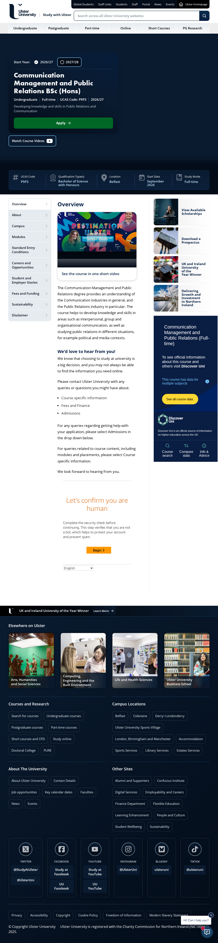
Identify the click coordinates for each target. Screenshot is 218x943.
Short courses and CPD (27, 737)
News (14, 802)
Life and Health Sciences (133, 680)
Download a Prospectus (191, 240)
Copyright (63, 915)
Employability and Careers (163, 791)
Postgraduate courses (26, 726)
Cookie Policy (88, 915)
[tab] (30, 204)
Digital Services (124, 791)
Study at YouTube (95, 872)
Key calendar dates (58, 792)
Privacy (16, 915)
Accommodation (189, 737)
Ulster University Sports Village (137, 727)
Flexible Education (165, 802)
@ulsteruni (193, 868)
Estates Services (187, 749)
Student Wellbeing (127, 825)
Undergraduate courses (62, 714)
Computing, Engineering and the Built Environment (78, 680)
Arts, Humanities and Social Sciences (25, 682)
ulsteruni (162, 870)
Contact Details (65, 780)
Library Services (155, 749)
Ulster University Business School (179, 682)
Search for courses (25, 716)
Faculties (86, 792)
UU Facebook (61, 886)
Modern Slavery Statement (168, 915)
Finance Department (128, 802)
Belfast (118, 714)
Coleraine (138, 714)
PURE (48, 750)
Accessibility (39, 915)
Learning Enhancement (130, 814)
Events (31, 802)
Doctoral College (22, 749)
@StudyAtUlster (26, 870)
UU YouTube (95, 886)
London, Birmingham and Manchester (143, 739)
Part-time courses (62, 726)
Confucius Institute (169, 779)
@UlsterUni (22, 879)
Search (204, 16)
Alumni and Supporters (130, 779)
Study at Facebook (61, 872)
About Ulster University (28, 780)
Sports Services (124, 749)
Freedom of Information (123, 915)
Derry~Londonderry (168, 714)
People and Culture (169, 814)
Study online (60, 737)
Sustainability (158, 825)
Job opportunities (24, 792)
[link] (181, 212)
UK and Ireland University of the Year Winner (194, 270)
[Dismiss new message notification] (211, 915)
